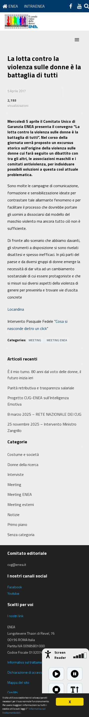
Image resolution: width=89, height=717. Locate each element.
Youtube (13, 593)
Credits (12, 692)
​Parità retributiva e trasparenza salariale (40, 388)
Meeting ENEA (57, 340)
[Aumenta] (75, 689)
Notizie (13, 515)
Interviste (15, 474)
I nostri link (15, 615)
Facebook (14, 587)
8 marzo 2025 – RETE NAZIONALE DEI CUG (44, 414)
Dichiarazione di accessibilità (28, 672)
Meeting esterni (20, 504)
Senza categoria (20, 535)
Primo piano (17, 524)
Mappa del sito (18, 682)
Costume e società (23, 454)
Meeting (35, 340)
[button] (77, 40)
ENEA (12, 6)
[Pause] (75, 674)
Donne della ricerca (22, 464)
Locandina (15, 309)
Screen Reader (60, 655)
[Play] (56, 674)
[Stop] (56, 689)
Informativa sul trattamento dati (30, 662)
